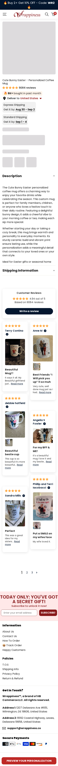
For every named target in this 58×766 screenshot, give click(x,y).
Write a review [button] (29, 311)
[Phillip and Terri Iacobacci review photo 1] (43, 506)
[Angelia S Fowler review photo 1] (43, 435)
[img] (12, 326)
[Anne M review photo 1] (43, 348)
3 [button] (32, 572)
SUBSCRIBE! (48, 613)
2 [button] (27, 572)
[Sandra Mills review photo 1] (15, 513)
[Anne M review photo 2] (37, 366)
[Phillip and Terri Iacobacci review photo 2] (37, 525)
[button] (10, 88)
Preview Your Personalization (29, 761)
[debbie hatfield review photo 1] (15, 424)
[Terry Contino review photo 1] (15, 352)
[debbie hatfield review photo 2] (9, 442)
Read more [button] (17, 383)
